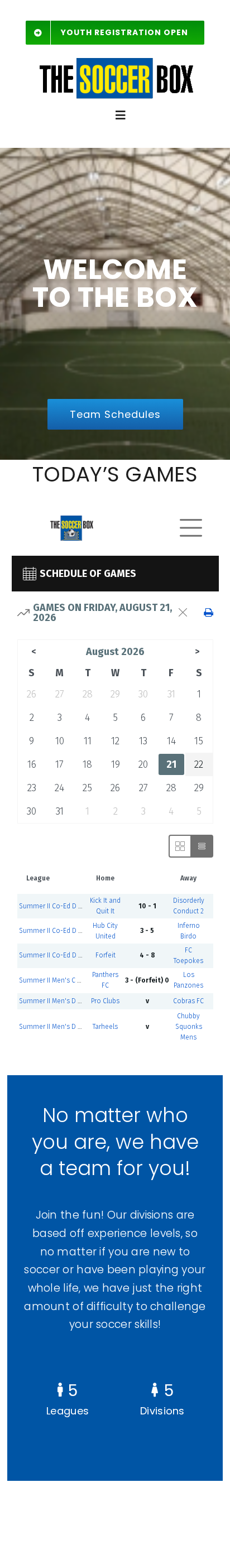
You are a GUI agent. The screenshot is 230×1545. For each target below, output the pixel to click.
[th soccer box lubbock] (115, 58)
